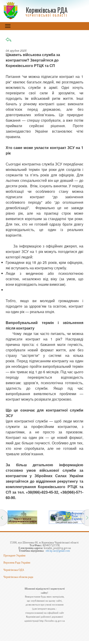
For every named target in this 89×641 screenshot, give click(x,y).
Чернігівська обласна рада (18, 577)
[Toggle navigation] (8, 26)
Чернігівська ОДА (13, 569)
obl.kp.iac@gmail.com (58, 550)
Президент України (14, 555)
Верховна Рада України (16, 562)
